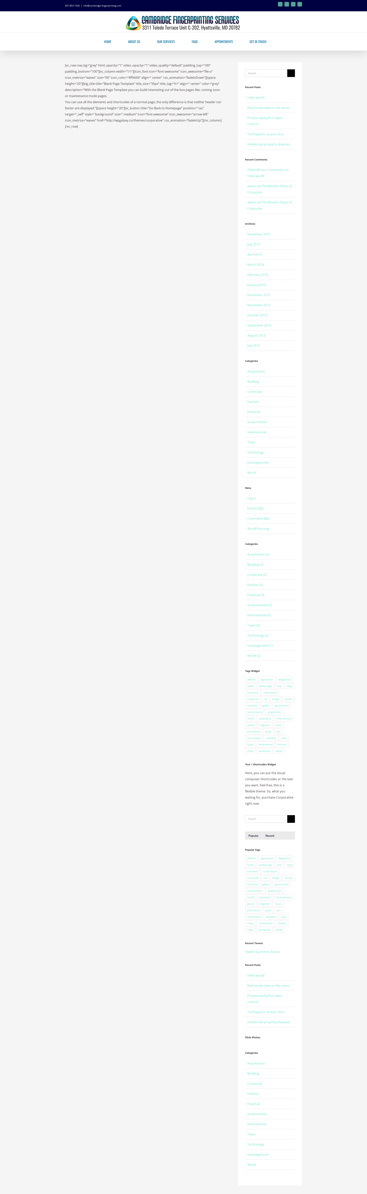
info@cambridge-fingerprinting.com (102, 5)
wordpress (264, 751)
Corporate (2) (257, 575)
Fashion (253, 402)
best (279, 686)
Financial (253, 412)
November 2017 (258, 234)
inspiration (265, 718)
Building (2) (255, 564)
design (276, 699)
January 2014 (256, 285)
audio (250, 686)
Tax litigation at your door (266, 134)
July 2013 (253, 345)
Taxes (251, 442)
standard (271, 738)
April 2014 (254, 254)
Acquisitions (256, 371)
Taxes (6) (253, 625)
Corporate (254, 392)
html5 (250, 718)
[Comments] (286, 835)
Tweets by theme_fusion (262, 952)
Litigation (264, 725)
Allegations (284, 679)
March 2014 (255, 264)
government (281, 705)
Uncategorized (258, 462)
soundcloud (254, 738)
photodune (253, 731)
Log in (251, 498)
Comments (258, 518)
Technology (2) (257, 635)
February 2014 (257, 275)
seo (278, 731)
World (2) (254, 656)
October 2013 (257, 315)
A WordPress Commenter (265, 170)
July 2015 (253, 244)
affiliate (251, 679)
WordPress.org (258, 529)
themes (282, 744)
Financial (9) (255, 595)
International (256, 432)
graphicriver (274, 712)
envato (289, 699)
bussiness (252, 692)
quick (268, 731)
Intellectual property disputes (268, 144)
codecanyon (270, 692)
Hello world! (256, 98)
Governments (257, 422)
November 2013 (258, 305)
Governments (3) (259, 605)
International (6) (258, 615)
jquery (250, 725)
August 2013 (256, 335)
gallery (266, 705)
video (250, 751)
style (283, 738)
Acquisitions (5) (258, 554)
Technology (255, 452)
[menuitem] (108, 41)
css (265, 699)
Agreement (267, 679)
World (251, 473)
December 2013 (258, 295)
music (278, 725)
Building (253, 381)
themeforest (266, 744)
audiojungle (265, 686)
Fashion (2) (255, 585)
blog (289, 686)
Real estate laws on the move (268, 108)
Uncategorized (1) (260, 645)
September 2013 (259, 325)
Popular (253, 835)
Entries (255, 508)
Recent (270, 835)
